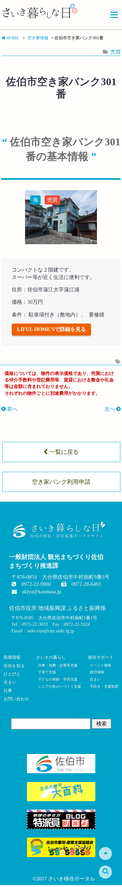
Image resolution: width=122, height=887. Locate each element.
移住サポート (101, 657)
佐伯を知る (14, 666)
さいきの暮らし (51, 657)
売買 (115, 52)
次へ (110, 409)
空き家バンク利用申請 (61, 482)
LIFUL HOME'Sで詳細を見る (51, 329)
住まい (10, 682)
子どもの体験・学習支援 (57, 679)
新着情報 (12, 657)
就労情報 (97, 672)
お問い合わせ (16, 699)
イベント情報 (100, 665)
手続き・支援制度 (104, 686)
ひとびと (12, 674)
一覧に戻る (63, 452)
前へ (12, 409)
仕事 (8, 690)
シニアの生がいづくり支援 (59, 686)
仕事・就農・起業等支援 (57, 665)
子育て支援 (47, 672)
